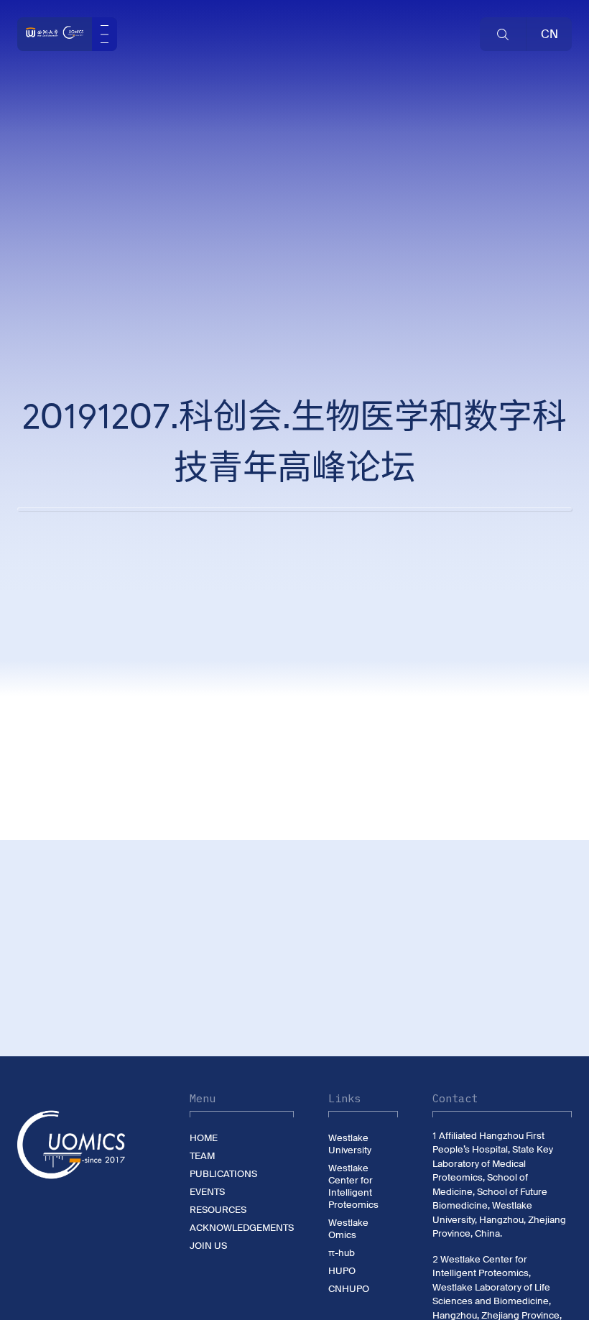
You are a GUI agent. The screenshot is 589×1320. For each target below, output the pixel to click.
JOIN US (208, 1246)
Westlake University (349, 1144)
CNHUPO (348, 1289)
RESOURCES (218, 1210)
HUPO (342, 1271)
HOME (204, 1138)
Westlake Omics (348, 1229)
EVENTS (207, 1192)
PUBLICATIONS (223, 1174)
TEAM (202, 1156)
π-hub (341, 1253)
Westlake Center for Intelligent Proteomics (353, 1186)
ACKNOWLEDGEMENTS (242, 1228)
